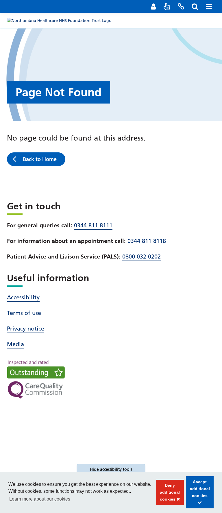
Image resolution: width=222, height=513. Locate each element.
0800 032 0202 (141, 256)
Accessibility (23, 297)
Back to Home (40, 159)
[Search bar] (194, 6)
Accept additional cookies (198, 493)
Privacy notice (25, 328)
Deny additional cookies (168, 494)
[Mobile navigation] (208, 6)
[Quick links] (167, 6)
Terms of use (24, 312)
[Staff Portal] (153, 6)
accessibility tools (111, 469)
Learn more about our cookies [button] (39, 499)
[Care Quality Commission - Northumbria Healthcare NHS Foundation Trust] (36, 379)
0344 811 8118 (146, 240)
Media (15, 344)
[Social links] (181, 6)
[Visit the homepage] (59, 20)
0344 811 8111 (93, 225)
